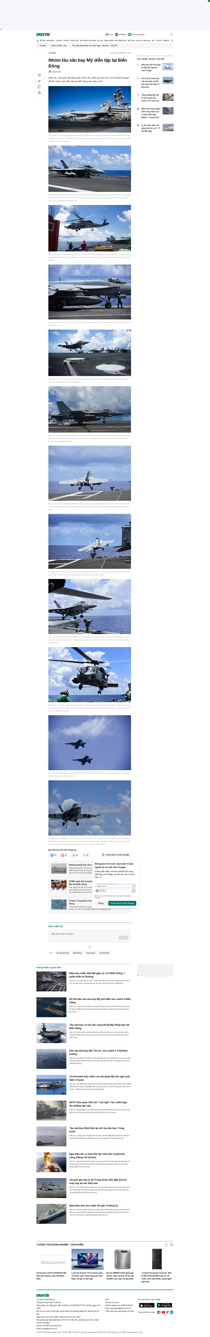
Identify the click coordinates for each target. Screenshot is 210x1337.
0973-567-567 (75, 1317)
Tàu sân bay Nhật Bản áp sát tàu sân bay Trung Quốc (96, 1130)
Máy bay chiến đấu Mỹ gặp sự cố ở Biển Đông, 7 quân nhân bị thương (97, 975)
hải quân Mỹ (104, 953)
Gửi (123, 938)
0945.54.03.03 (126, 1305)
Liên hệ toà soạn (112, 1302)
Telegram (172, 1312)
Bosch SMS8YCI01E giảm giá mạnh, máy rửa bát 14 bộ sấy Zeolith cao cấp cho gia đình (120, 1276)
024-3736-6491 (52, 1317)
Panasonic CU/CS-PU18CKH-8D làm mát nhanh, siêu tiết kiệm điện (51, 1276)
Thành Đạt (56, 72)
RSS (107, 1299)
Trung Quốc (90, 953)
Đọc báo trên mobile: (149, 1299)
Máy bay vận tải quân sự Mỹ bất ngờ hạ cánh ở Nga (151, 67)
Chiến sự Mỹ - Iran (59, 45)
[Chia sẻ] (39, 81)
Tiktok (167, 1312)
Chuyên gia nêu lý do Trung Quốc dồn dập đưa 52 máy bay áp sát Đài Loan (98, 1181)
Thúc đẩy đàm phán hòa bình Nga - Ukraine (94, 45)
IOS (146, 1305)
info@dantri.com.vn (49, 1329)
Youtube (163, 1312)
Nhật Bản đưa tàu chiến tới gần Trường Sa (93, 1205)
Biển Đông (77, 953)
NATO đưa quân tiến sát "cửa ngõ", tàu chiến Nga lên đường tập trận (98, 1104)
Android (164, 1305)
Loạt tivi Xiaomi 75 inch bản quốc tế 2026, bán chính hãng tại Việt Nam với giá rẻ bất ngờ (87, 1276)
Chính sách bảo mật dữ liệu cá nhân (119, 1311)
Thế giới (52, 53)
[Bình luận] (39, 75)
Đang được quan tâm (48, 967)
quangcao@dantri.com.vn (120, 1308)
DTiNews (122, 34)
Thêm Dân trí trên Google (117, 855)
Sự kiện (43, 45)
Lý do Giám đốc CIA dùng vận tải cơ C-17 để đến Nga (150, 128)
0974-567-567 (56, 1326)
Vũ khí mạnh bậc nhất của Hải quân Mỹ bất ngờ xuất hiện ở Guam (99, 1078)
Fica (111, 34)
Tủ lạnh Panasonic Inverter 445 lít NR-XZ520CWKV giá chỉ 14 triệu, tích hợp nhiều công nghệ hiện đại (156, 1277)
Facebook (159, 1312)
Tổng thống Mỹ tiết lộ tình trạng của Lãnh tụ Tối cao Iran (150, 98)
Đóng (100, 903)
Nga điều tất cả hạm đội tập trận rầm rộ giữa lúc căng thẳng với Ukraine (97, 1155)
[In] (39, 93)
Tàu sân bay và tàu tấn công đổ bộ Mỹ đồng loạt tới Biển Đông (99, 1026)
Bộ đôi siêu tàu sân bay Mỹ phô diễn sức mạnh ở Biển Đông (100, 1001)
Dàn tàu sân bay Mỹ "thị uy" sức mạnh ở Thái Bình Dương (98, 1052)
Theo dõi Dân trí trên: (146, 1312)
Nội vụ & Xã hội (138, 34)
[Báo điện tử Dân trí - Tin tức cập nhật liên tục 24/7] (43, 34)
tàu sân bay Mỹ (63, 953)
